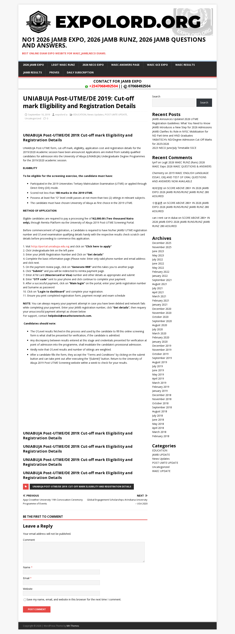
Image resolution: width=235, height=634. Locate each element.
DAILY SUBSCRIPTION (80, 72)
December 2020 (161, 308)
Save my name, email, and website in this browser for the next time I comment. (74, 599)
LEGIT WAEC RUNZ (63, 64)
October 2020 (160, 317)
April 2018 (158, 428)
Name (27, 567)
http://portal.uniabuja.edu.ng (50, 246)
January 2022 (160, 275)
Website (27, 589)
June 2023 (158, 251)
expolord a (61, 114)
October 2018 (160, 403)
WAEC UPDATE (161, 471)
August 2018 (159, 411)
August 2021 (159, 284)
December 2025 (161, 243)
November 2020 (161, 313)
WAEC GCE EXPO (157, 64)
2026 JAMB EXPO (33, 64)
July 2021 (157, 288)
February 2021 (160, 300)
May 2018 (158, 424)
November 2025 (161, 247)
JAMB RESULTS (32, 72)
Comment (29, 540)
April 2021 (158, 292)
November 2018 (161, 399)
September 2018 (162, 407)
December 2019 (161, 345)
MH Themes (73, 625)
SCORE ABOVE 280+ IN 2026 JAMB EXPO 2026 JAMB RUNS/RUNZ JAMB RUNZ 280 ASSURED (180, 192)
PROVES (54, 72)
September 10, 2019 (39, 114)
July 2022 (157, 259)
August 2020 (159, 325)
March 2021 (159, 296)
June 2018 (158, 419)
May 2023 (158, 255)
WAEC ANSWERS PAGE (125, 64)
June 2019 (158, 370)
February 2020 (160, 337)
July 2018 (157, 415)
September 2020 (162, 321)
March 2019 (159, 382)
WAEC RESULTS (185, 64)
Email (26, 578)
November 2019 (161, 349)
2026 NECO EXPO (93, 64)
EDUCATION (79, 114)
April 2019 (158, 378)
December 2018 (161, 395)
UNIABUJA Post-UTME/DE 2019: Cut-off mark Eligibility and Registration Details (81, 486)
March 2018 (159, 432)
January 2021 (160, 304)
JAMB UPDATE (161, 454)
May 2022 (158, 267)
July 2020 (157, 329)
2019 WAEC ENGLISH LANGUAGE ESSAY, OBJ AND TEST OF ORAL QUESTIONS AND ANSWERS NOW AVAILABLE (180, 177)
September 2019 (162, 358)
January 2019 (160, 391)
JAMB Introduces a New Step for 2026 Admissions (182, 127)
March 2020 (159, 333)
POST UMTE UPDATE (116, 114)
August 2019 (159, 362)
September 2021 (162, 280)
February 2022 (160, 271)
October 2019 (160, 354)
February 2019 (160, 386)
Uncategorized (33, 118)
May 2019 (158, 374)
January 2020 (160, 341)
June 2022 (158, 263)
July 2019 (157, 366)
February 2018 (160, 436)
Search (156, 96)
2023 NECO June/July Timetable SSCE (174, 148)
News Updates (95, 114)
